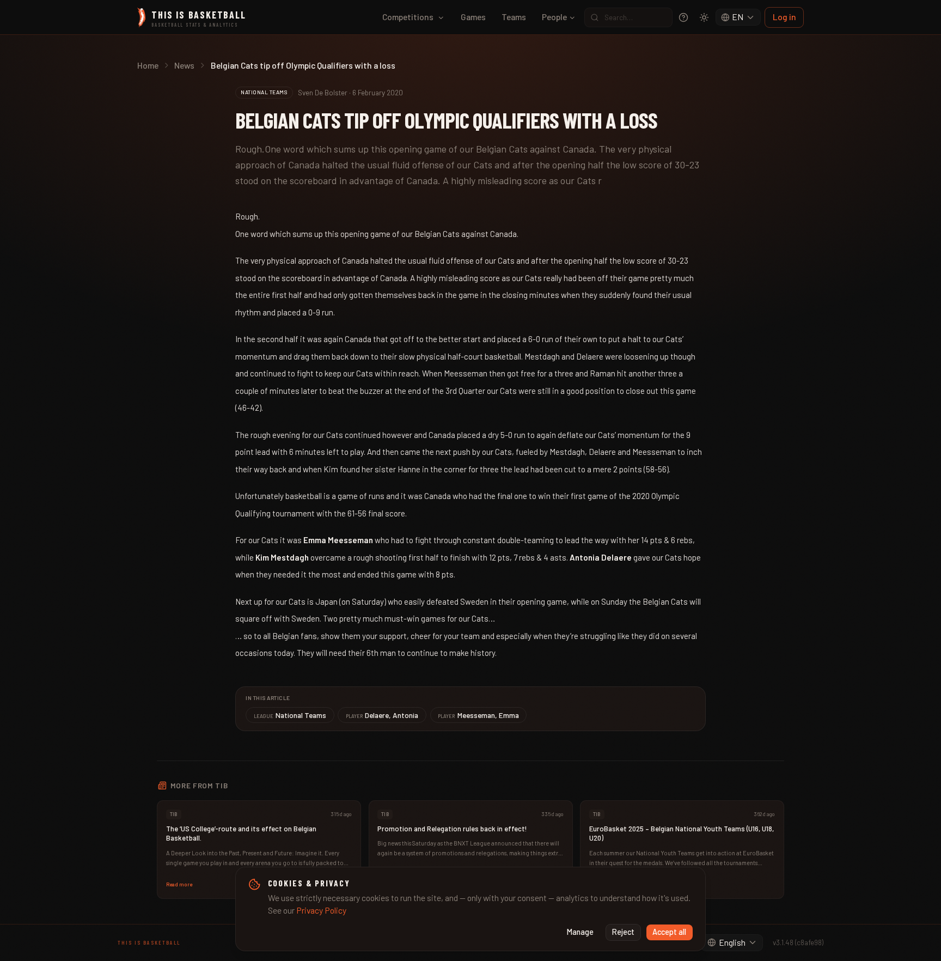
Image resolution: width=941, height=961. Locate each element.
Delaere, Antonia (382, 715)
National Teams (290, 715)
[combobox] (738, 17)
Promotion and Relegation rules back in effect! (452, 828)
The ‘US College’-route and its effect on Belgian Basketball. (241, 833)
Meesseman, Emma (478, 715)
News (184, 65)
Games (473, 16)
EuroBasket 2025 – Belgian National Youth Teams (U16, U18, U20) (681, 833)
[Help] (683, 17)
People (554, 16)
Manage (580, 931)
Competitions (407, 16)
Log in (784, 16)
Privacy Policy (321, 910)
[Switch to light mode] (704, 17)
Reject (623, 931)
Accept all (669, 931)
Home (147, 65)
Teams (514, 16)
